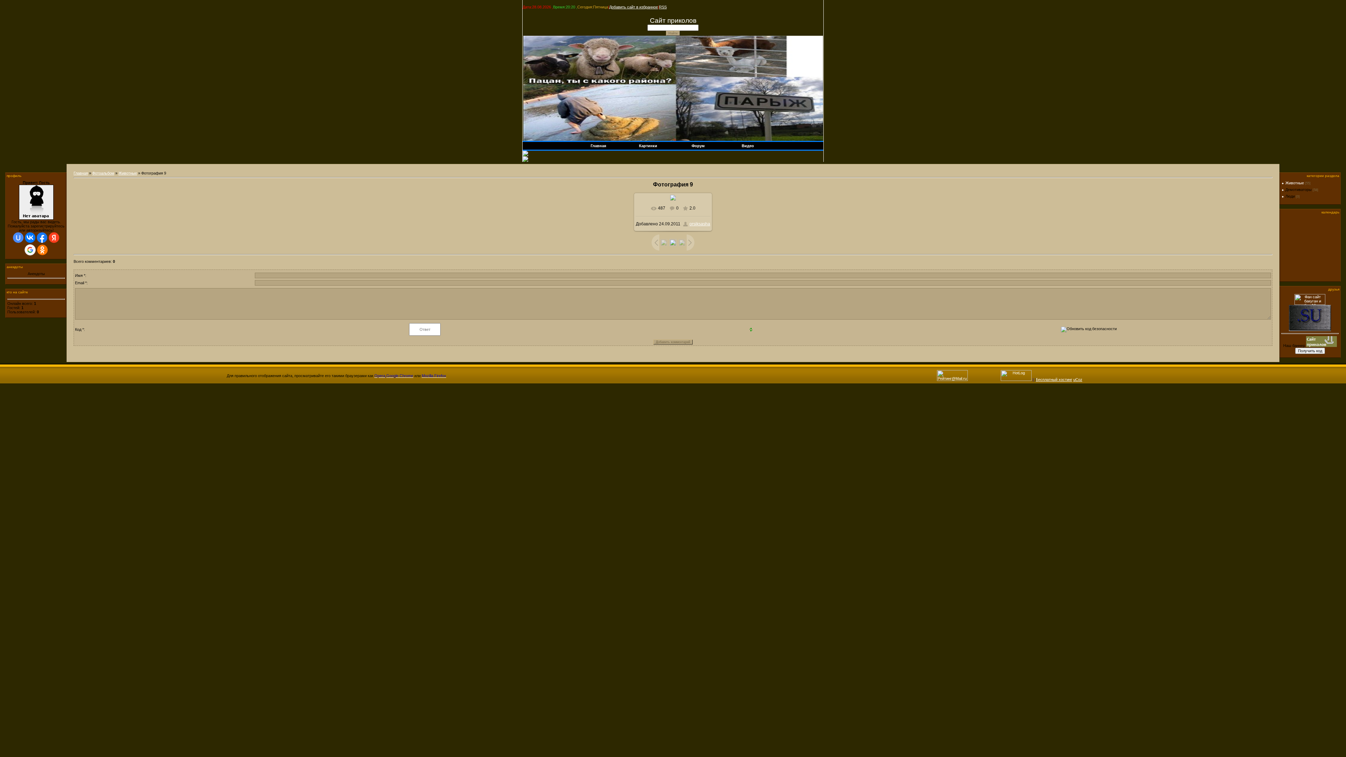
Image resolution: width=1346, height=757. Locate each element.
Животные (127, 173)
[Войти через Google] (30, 249)
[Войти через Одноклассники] (42, 250)
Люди (1290, 196)
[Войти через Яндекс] (54, 237)
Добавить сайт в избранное (633, 7)
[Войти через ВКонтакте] (30, 237)
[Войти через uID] (18, 237)
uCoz (1077, 379)
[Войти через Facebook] (42, 237)
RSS (663, 7)
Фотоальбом (103, 173)
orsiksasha (699, 223)
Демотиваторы (1298, 189)
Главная (81, 173)
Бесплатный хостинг (1054, 379)
